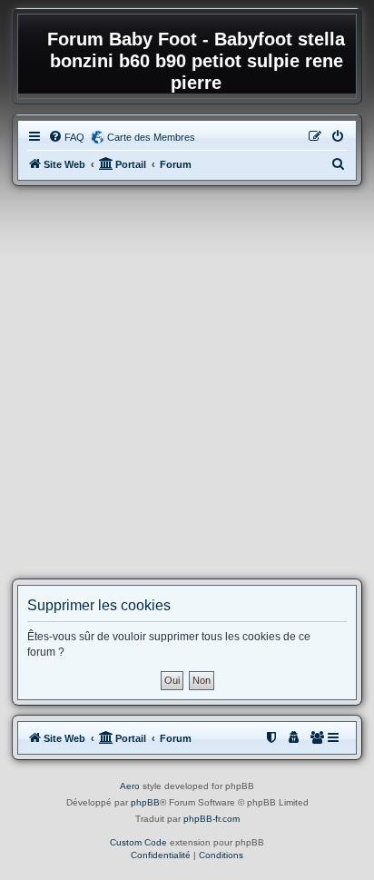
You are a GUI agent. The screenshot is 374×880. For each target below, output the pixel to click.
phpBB (145, 802)
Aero (130, 786)
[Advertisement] (187, 382)
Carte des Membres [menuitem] (151, 137)
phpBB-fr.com (211, 819)
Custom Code (138, 842)
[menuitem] (66, 137)
